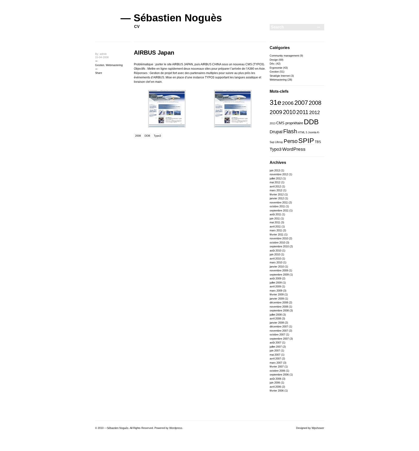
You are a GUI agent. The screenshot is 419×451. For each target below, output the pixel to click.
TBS (318, 142)
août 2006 (275, 378)
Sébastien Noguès (118, 427)
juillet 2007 (276, 346)
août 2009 (275, 278)
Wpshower (318, 427)
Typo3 (157, 135)
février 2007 (277, 366)
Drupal (276, 131)
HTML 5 (302, 132)
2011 (302, 112)
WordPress (294, 149)
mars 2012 (276, 190)
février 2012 (277, 194)
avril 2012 (275, 186)
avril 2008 (275, 318)
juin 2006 (275, 382)
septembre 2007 (279, 338)
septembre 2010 (279, 246)
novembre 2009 (279, 270)
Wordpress (175, 427)
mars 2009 (276, 290)
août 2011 (275, 214)
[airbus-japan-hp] (166, 129)
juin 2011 (275, 218)
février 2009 (277, 294)
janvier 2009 (277, 298)
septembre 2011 (279, 210)
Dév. (272, 63)
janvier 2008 (277, 322)
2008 (138, 135)
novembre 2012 (279, 174)
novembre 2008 (279, 306)
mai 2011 (275, 222)
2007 (301, 102)
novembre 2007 (279, 330)
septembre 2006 (279, 374)
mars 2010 (276, 262)
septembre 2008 (279, 310)
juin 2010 (275, 254)
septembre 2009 (279, 274)
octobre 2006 (277, 370)
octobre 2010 (277, 242)
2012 (314, 112)
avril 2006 (275, 386)
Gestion (99, 65)
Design (274, 59)
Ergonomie (276, 67)
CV (137, 27)
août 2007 (275, 342)
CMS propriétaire (289, 123)
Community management (284, 55)
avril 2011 (275, 226)
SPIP (306, 140)
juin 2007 (275, 350)
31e (275, 102)
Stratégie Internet (280, 75)
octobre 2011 (277, 206)
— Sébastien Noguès (171, 18)
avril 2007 (275, 358)
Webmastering (114, 65)
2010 (289, 112)
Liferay (279, 142)
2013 (272, 123)
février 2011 (276, 234)
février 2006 (277, 390)
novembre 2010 (279, 238)
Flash (290, 131)
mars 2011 (276, 230)
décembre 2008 (279, 302)
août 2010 (275, 250)
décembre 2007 (279, 326)
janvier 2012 (277, 198)
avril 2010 (275, 258)
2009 (276, 112)
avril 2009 (275, 286)
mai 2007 (275, 354)
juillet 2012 (276, 178)
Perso (291, 141)
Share (98, 72)
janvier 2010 (277, 266)
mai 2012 (275, 182)
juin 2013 (275, 170)
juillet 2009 (276, 282)
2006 (288, 103)
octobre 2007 (277, 334)
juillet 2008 (276, 314)
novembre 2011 (279, 202)
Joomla (312, 132)
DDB (147, 135)
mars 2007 (276, 362)
